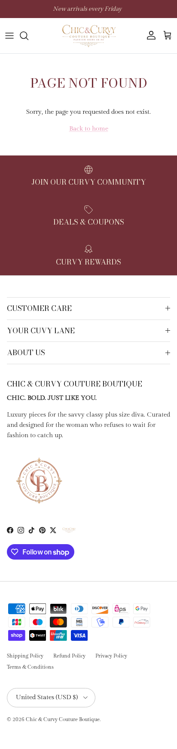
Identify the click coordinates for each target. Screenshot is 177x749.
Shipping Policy (25, 656)
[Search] (28, 35)
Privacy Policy (111, 656)
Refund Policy (69, 656)
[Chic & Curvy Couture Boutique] (88, 35)
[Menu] (9, 35)
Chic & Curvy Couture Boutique (63, 719)
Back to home (88, 128)
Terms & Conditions (30, 667)
